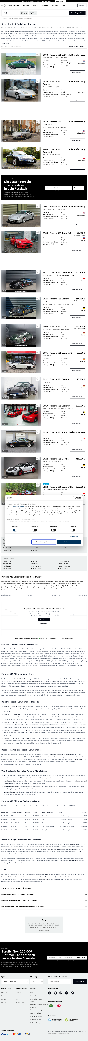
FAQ (17, 999)
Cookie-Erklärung (80, 1031)
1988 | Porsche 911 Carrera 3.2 (52, 123)
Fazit (77, 27)
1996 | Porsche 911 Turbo (55, 432)
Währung (33, 977)
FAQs (81, 27)
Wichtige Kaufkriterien (48, 27)
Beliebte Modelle (26, 27)
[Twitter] (55, 993)
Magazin (55, 5)
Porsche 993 (34, 550)
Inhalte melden (20, 1002)
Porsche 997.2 (62, 548)
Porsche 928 (34, 561)
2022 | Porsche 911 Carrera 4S (57, 272)
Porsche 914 (7, 566)
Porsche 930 (7, 548)
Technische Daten (60, 27)
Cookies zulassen (69, 542)
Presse (3, 999)
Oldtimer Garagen (35, 1023)
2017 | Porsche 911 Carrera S (57, 405)
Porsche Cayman (63, 561)
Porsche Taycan (63, 568)
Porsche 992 (34, 548)
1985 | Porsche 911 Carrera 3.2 (57, 352)
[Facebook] (49, 993)
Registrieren (43, 623)
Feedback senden (44, 930)
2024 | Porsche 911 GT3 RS (56, 458)
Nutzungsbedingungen (61, 1031)
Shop (31, 992)
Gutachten (46, 484)
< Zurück (4, 18)
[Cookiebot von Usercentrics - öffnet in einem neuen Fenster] (73, 497)
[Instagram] (66, 993)
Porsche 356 (7, 561)
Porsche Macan (63, 563)
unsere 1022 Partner (18, 506)
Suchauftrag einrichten (77, 13)
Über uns (4, 992)
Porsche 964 (7, 550)
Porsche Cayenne (36, 568)
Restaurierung (70, 27)
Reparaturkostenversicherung (39, 1004)
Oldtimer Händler (35, 1019)
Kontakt (18, 992)
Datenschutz (71, 1031)
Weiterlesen (5, 43)
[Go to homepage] (10, 5)
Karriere (3, 996)
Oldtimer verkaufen (36, 1016)
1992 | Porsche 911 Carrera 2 (57, 379)
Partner (3, 1002)
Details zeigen (74, 536)
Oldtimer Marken (35, 1013)
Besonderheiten (36, 27)
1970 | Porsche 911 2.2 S (55, 54)
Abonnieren (78, 188)
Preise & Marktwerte (6, 27)
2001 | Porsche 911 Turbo (55, 206)
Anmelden (82, 5)
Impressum (51, 1031)
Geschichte (17, 27)
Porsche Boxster (36, 566)
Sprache (4, 977)
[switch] (34, 530)
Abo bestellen (34, 996)
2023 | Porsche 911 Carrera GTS (58, 486)
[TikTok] (72, 993)
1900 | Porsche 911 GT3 (54, 326)
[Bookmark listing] (38, 54)
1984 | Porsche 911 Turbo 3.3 (57, 233)
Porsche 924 (7, 568)
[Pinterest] (60, 993)
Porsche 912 (7, 563)
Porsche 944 (34, 563)
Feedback (19, 996)
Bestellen (78, 981)
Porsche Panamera (64, 566)
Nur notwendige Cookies (43, 542)
